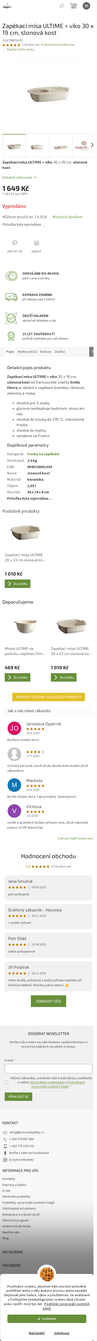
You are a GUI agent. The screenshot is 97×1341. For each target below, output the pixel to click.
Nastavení (36, 1333)
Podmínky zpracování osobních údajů (66, 1306)
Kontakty (8, 1179)
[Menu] (86, 6)
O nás (6, 1190)
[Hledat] (61, 6)
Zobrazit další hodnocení (74, 838)
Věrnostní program (15, 1220)
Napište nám (11, 1232)
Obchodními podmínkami (47, 1082)
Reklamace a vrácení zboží (21, 1214)
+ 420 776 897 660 (21, 1139)
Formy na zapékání (43, 454)
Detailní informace (17, 177)
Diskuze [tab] (45, 351)
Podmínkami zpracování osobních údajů (58, 1084)
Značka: (20, 49)
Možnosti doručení (67, 217)
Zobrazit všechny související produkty (48, 697)
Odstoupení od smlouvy (19, 1208)
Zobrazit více (48, 1001)
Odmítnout (61, 1333)
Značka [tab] (60, 351)
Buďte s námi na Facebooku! (29, 1153)
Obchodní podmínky (16, 1196)
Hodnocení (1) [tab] (27, 351)
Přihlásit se (18, 1097)
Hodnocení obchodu (48, 855)
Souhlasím (49, 1318)
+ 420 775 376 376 (21, 1146)
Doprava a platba (14, 1185)
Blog (5, 1238)
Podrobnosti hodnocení (57, 45)
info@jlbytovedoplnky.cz (26, 1132)
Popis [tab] (10, 351)
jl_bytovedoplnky (21, 1159)
